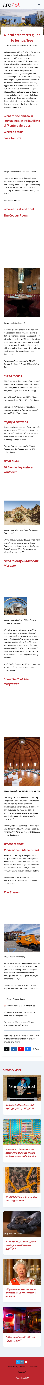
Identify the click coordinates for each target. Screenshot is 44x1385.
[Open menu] (39, 4)
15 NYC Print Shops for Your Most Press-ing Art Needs (21, 1199)
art (22, 30)
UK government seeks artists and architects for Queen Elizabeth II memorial (21, 1292)
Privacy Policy (12, 1366)
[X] (18, 1362)
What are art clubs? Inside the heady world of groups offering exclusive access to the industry (20, 1152)
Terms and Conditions (28, 1366)
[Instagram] (22, 1362)
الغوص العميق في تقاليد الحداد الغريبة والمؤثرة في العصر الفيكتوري (20, 1244)
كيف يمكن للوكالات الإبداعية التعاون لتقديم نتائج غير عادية (19, 1106)
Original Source (19, 999)
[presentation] (22, 1088)
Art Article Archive (20, 1025)
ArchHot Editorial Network (18, 45)
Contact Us (22, 1372)
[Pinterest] (26, 1362)
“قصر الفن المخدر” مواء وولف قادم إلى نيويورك (20, 1338)
